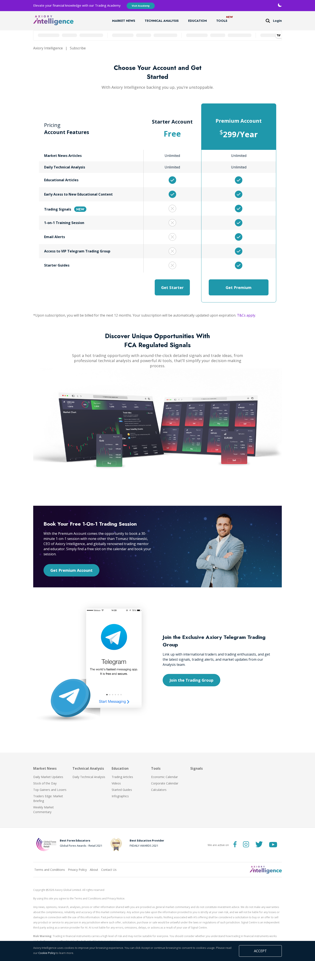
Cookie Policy (46, 953)
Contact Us (109, 870)
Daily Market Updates (48, 777)
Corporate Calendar (164, 783)
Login (277, 21)
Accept (260, 951)
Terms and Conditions (49, 870)
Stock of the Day (45, 783)
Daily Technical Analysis (88, 777)
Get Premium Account (71, 570)
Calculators (158, 790)
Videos (116, 783)
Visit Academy (141, 5)
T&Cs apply (246, 315)
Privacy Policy (77, 870)
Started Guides (122, 790)
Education (197, 21)
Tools (221, 21)
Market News (123, 21)
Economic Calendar (164, 777)
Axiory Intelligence (48, 48)
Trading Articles (122, 777)
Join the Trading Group (191, 680)
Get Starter (172, 287)
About (94, 870)
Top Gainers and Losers (49, 790)
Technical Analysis (162, 21)
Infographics (120, 796)
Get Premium (239, 287)
